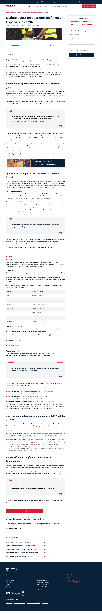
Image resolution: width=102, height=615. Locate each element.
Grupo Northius (73, 50)
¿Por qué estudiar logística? (14, 423)
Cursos (8, 578)
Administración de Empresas (16, 12)
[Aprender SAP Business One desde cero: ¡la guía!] (44, 549)
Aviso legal (9, 603)
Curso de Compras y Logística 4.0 (17, 444)
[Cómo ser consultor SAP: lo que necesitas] (44, 556)
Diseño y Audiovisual (42, 584)
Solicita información (89, 6)
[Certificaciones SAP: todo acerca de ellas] (44, 542)
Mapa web (45, 603)
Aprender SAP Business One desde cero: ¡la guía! (21, 549)
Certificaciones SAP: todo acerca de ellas (18, 542)
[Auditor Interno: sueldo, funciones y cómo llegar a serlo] (44, 553)
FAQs (7, 584)
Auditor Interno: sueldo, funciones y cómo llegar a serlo (23, 552)
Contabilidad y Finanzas (43, 582)
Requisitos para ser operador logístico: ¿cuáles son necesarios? (19, 524)
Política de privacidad (33, 603)
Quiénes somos (10, 580)
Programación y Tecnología (44, 589)
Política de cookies (19, 603)
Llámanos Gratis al (86, 2)
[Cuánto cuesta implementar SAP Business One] (44, 546)
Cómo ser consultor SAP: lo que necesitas (19, 556)
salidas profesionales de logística (28, 437)
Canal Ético (9, 586)
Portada (7, 12)
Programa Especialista (43, 586)
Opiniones (8, 582)
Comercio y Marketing (42, 580)
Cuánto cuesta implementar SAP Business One (20, 545)
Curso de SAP (32, 444)
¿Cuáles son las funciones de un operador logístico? (48, 524)
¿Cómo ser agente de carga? (13, 528)
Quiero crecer (83, 55)
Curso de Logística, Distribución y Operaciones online (33, 12)
